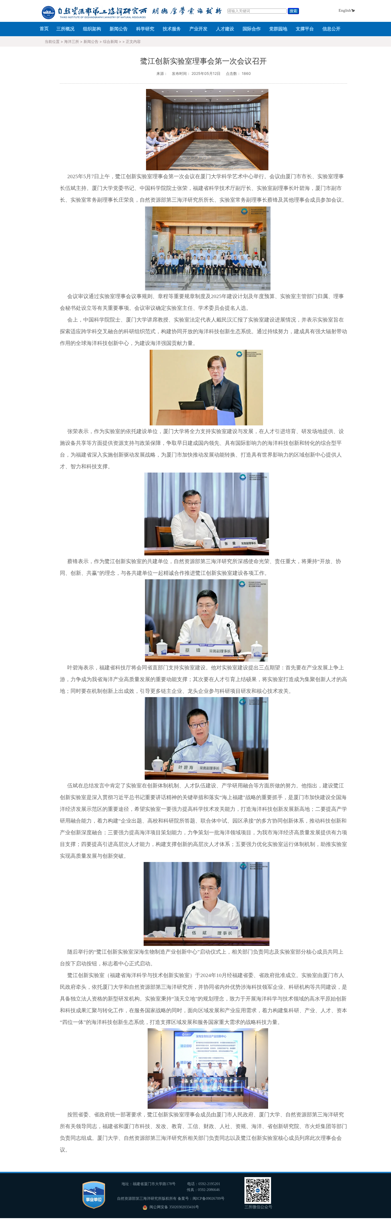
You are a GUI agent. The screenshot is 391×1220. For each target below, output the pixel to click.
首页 (44, 28)
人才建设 (225, 28)
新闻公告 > (93, 41)
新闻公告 (119, 28)
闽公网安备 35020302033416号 (173, 1207)
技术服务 (172, 28)
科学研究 (145, 28)
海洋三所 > (74, 41)
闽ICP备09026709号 (208, 1199)
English (345, 10)
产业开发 (198, 28)
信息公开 (331, 28)
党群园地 (278, 28)
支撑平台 (305, 28)
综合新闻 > (112, 41)
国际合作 (252, 28)
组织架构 (92, 28)
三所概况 (65, 28)
